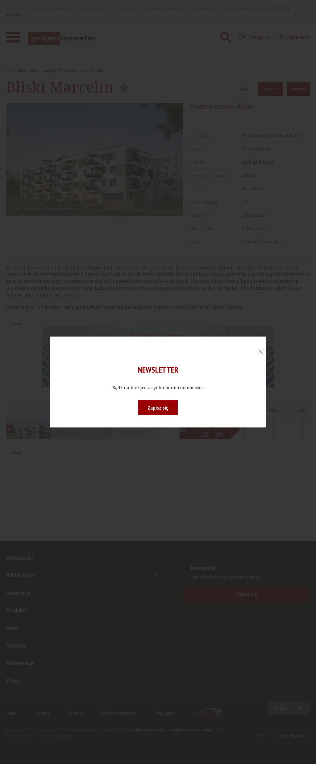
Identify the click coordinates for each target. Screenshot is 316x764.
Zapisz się (158, 407)
